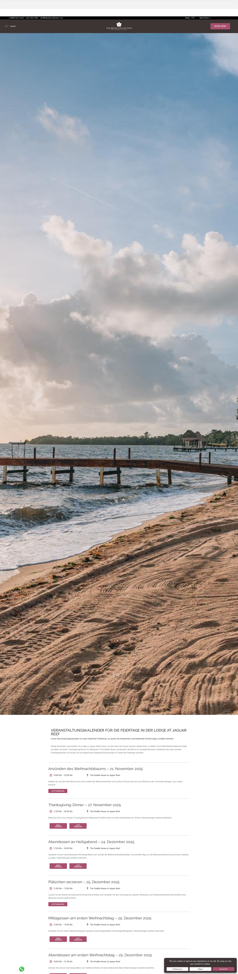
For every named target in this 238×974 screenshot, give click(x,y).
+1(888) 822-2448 (16, 17)
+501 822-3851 (31, 17)
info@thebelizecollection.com (51, 17)
